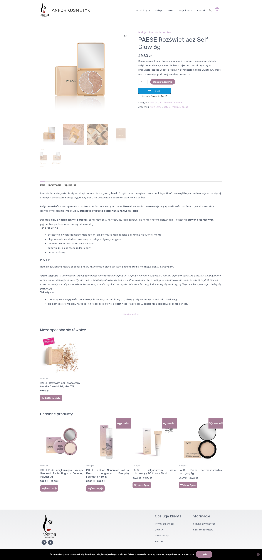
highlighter (156, 107)
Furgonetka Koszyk (158, 96)
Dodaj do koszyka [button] (51, 397)
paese (185, 107)
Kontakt (202, 10)
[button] (210, 10)
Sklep (158, 10)
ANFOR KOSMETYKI (71, 10)
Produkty (141, 10)
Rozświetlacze (157, 32)
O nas (170, 10)
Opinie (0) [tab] (70, 184)
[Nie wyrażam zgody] (258, 554)
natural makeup (172, 107)
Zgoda (204, 554)
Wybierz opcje (49, 488)
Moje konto (185, 10)
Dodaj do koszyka (162, 81)
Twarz (170, 32)
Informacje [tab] (54, 184)
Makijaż (143, 32)
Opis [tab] (42, 184)
